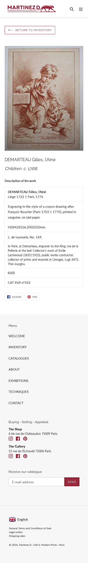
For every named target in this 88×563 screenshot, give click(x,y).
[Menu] (80, 8)
